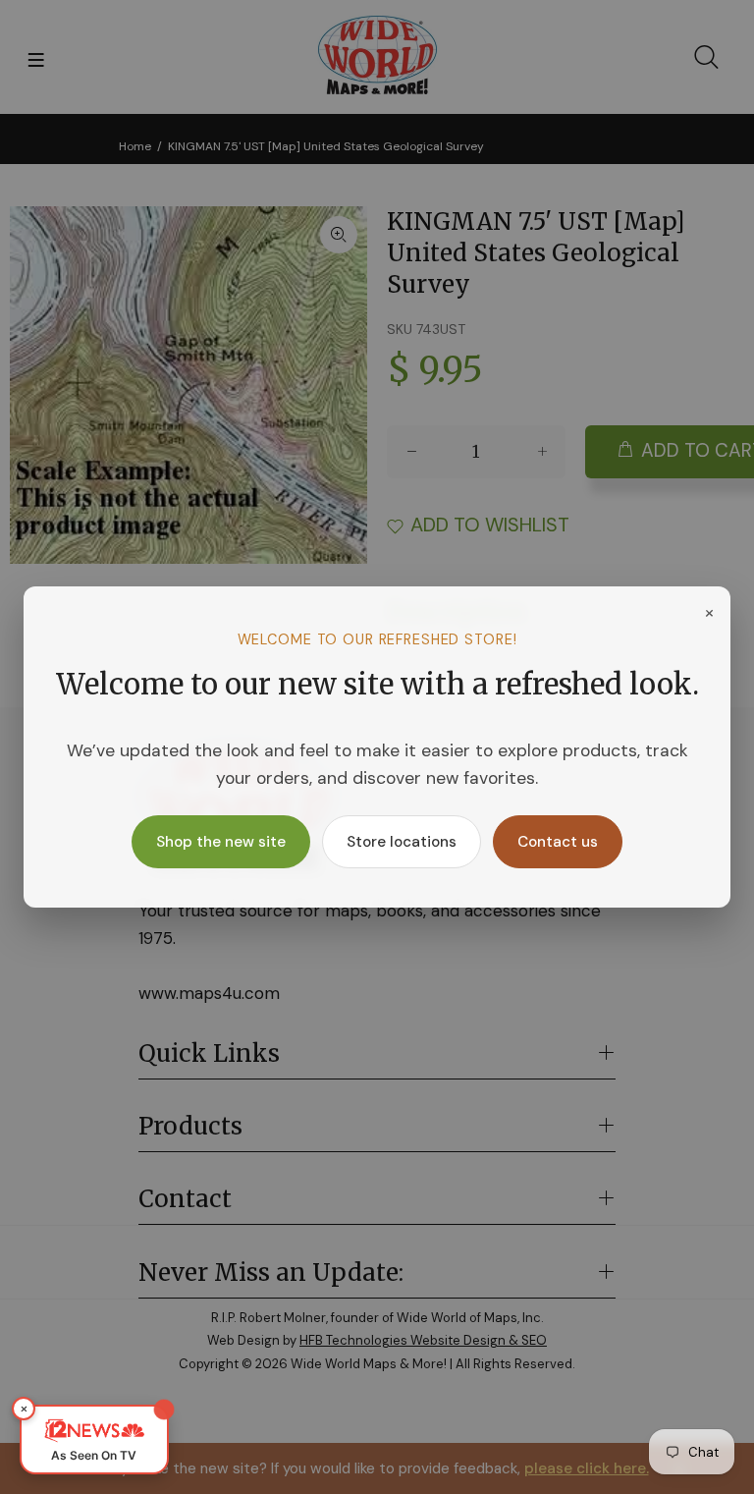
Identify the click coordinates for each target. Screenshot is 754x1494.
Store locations (402, 842)
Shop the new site (221, 842)
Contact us (557, 842)
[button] (94, 1439)
